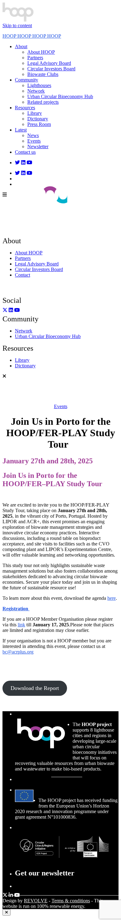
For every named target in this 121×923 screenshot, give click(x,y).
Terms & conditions (71, 900)
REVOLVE (35, 900)
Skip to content (17, 25)
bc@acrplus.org (18, 651)
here (111, 598)
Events (60, 406)
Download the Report (35, 688)
